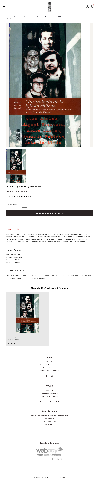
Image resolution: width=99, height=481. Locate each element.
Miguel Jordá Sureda (17, 191)
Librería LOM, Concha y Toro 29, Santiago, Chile (49, 415)
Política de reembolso (49, 370)
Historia (49, 362)
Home (8, 17)
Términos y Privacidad (49, 402)
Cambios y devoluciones (49, 396)
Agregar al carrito (48, 213)
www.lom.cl (49, 424)
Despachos (49, 399)
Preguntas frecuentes (49, 393)
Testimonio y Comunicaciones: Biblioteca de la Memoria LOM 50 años (39, 17)
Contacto (49, 390)
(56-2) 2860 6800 (49, 421)
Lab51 (62, 478)
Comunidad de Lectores (49, 365)
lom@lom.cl (49, 418)
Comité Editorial (49, 368)
